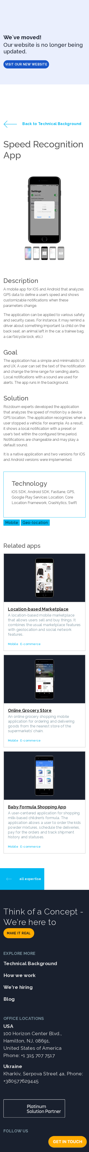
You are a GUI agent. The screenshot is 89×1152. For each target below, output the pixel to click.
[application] (67, 1143)
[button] (9, 219)
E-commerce (30, 644)
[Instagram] (42, 1140)
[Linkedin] (19, 1140)
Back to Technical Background (51, 124)
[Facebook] (31, 1140)
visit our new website (26, 64)
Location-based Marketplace (38, 609)
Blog (9, 999)
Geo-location (35, 522)
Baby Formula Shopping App (37, 807)
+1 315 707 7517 (38, 1055)
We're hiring (18, 987)
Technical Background (30, 963)
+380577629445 (21, 1081)
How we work (19, 975)
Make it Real (19, 933)
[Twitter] (8, 1140)
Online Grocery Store (30, 710)
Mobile (11, 522)
